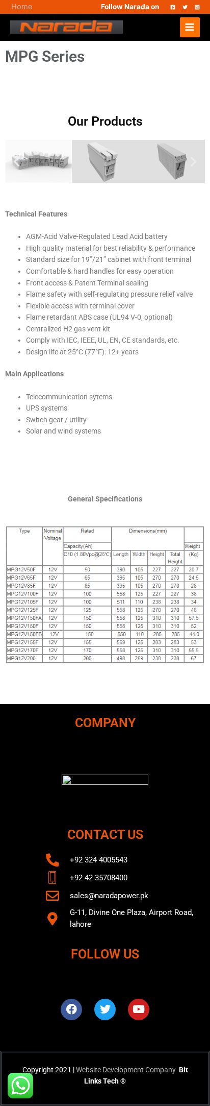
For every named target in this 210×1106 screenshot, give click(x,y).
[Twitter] (185, 7)
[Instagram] (197, 7)
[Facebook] (172, 7)
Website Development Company (126, 1070)
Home (21, 6)
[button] (16, 161)
